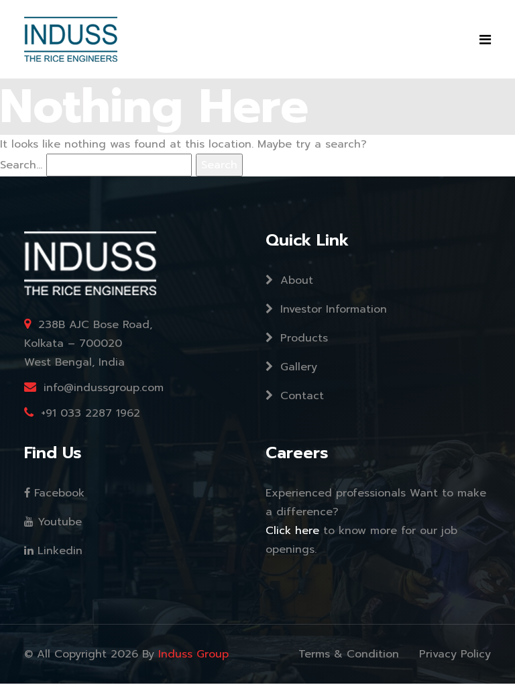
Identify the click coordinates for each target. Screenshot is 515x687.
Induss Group (193, 654)
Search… (21, 165)
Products (302, 338)
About (294, 280)
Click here (294, 531)
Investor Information (331, 309)
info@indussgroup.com (104, 388)
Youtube (58, 522)
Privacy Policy (455, 654)
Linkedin (58, 551)
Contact (300, 396)
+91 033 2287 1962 (90, 413)
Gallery (296, 367)
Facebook (57, 493)
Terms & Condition (348, 654)
